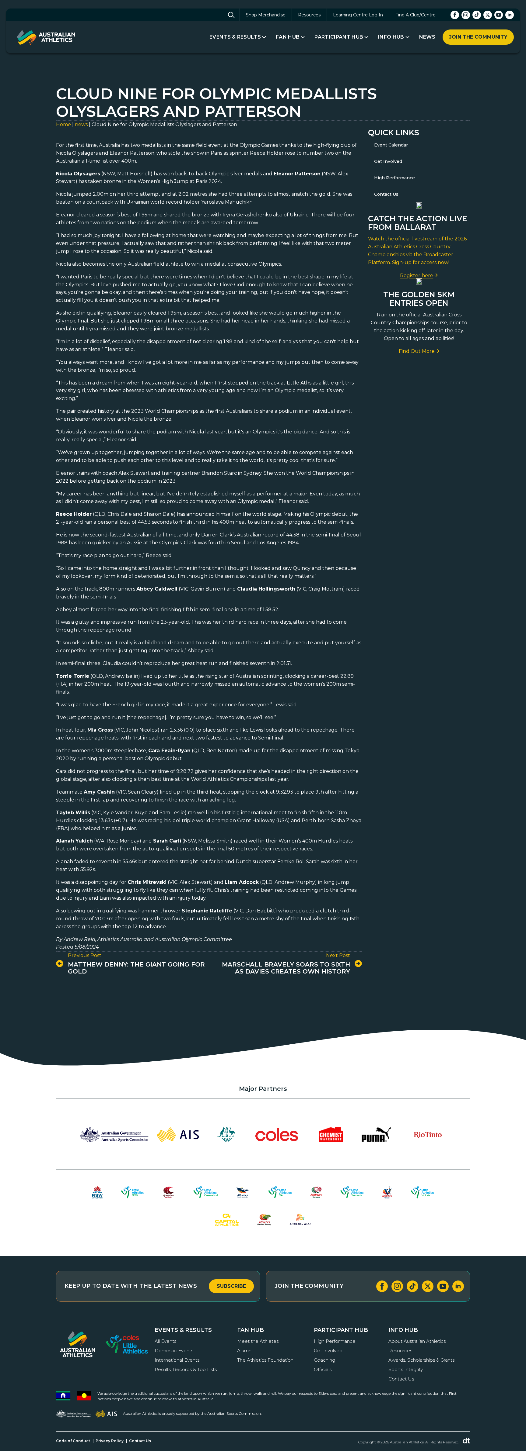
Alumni (244, 1350)
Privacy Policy (110, 1441)
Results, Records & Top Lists (186, 1369)
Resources (309, 15)
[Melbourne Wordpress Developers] (466, 1440)
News (427, 37)
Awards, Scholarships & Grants (421, 1360)
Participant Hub (338, 37)
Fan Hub (288, 37)
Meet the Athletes (258, 1341)
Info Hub (391, 37)
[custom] (476, 15)
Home (63, 124)
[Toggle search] (231, 15)
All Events (165, 1341)
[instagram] (465, 15)
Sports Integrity (405, 1369)
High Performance (394, 178)
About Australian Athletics (417, 1341)
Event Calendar (391, 145)
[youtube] (498, 15)
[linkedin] (509, 15)
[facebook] (455, 15)
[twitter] (487, 15)
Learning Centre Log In (358, 15)
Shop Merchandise (266, 15)
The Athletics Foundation (265, 1360)
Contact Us (386, 194)
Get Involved (388, 161)
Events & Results (235, 37)
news (81, 124)
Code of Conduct (73, 1441)
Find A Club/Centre (415, 15)
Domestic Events (174, 1350)
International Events (177, 1360)
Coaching (324, 1360)
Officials (322, 1369)
